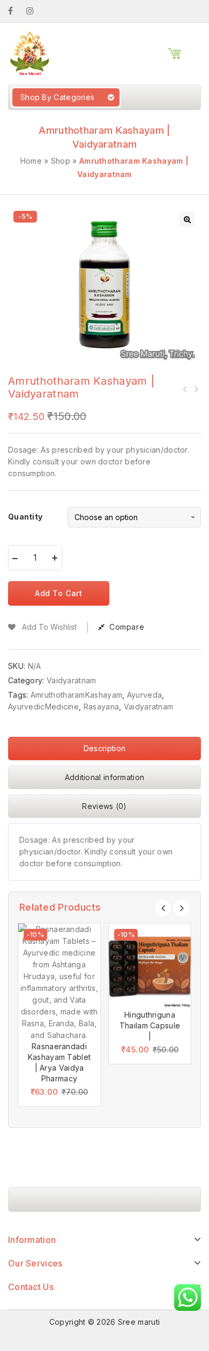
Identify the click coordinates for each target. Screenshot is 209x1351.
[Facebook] (16, 11)
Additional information (105, 777)
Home (31, 160)
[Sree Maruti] (29, 52)
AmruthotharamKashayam (76, 694)
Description (104, 748)
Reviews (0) (104, 806)
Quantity (25, 516)
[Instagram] (35, 11)
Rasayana (101, 706)
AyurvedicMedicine (43, 706)
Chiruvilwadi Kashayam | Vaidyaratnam (195, 389)
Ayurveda (144, 694)
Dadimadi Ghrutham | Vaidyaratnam (185, 389)
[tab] (104, 751)
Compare (126, 626)
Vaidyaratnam (71, 680)
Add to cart (59, 593)
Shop (60, 160)
